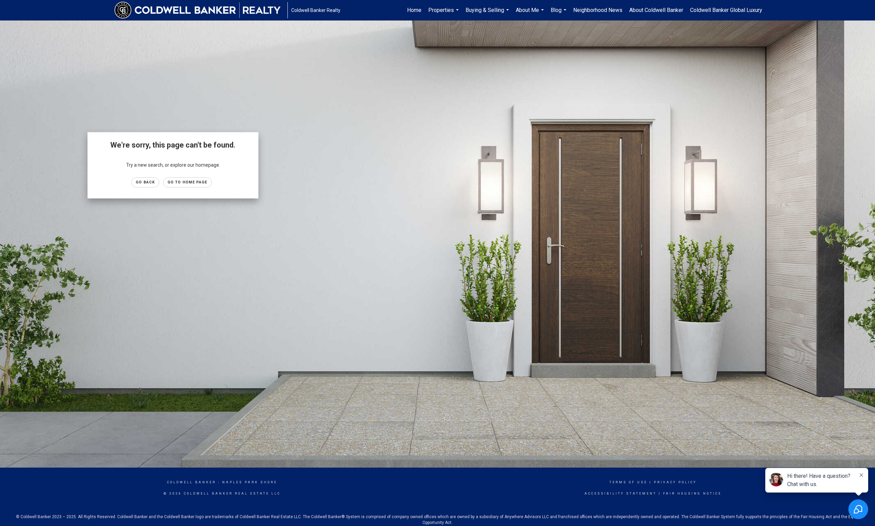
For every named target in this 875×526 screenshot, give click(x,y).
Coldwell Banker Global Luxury (726, 10)
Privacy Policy (675, 482)
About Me (531, 13)
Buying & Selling (488, 13)
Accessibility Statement (620, 493)
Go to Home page (187, 182)
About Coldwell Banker (656, 10)
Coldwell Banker (191, 482)
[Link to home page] (201, 10)
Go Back (145, 182)
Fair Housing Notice (692, 493)
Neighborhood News (597, 10)
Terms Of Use (628, 482)
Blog (559, 13)
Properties (444, 13)
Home (414, 10)
